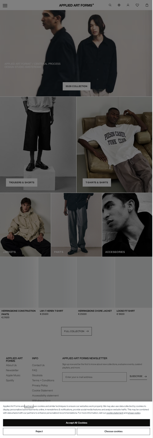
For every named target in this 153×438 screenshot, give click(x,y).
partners (29, 406)
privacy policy (134, 412)
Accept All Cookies (76, 423)
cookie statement (114, 412)
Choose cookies (113, 431)
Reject (39, 431)
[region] (76, 420)
